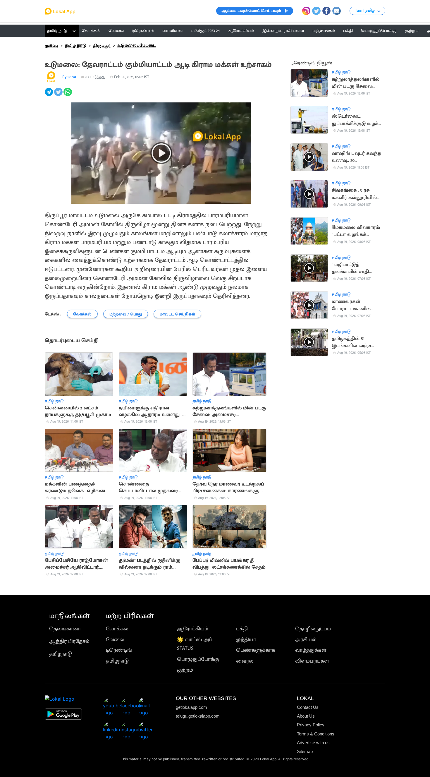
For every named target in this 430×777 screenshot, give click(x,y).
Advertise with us (313, 742)
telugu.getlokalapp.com (198, 715)
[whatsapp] (68, 95)
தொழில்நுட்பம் (313, 628)
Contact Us (308, 707)
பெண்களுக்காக (255, 650)
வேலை (115, 639)
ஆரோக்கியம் (192, 628)
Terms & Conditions (315, 733)
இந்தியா (246, 639)
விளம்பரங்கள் (312, 660)
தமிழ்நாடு (60, 653)
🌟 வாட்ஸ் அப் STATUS (194, 644)
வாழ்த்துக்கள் (310, 650)
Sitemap (305, 751)
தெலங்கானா (65, 628)
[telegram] (49, 95)
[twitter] (58, 95)
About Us (306, 715)
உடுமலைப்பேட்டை (136, 45)
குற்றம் (185, 670)
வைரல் (245, 660)
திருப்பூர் (102, 45)
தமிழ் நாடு (57, 30)
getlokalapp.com (191, 707)
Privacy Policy (310, 724)
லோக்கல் (117, 628)
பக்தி (242, 628)
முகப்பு (51, 45)
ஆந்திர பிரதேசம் (69, 641)
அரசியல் (306, 639)
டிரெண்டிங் (119, 650)
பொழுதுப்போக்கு (198, 659)
